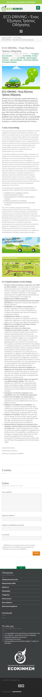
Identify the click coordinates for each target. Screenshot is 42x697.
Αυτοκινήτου (15, 637)
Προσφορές (6, 591)
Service (34, 56)
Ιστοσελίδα (5, 535)
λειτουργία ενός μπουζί (12, 639)
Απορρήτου (9, 606)
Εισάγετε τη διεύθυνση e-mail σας (13, 525)
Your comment (7, 492)
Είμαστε (7, 602)
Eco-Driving (17, 38)
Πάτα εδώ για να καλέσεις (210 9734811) (21, 2)
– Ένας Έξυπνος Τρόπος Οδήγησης (20, 635)
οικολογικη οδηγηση (30, 60)
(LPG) (10, 579)
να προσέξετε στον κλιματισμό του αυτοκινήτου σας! (22, 633)
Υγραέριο (5, 58)
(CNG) (9, 583)
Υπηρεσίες (6, 595)
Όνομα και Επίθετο (8, 515)
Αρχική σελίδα (6, 38)
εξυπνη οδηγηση (16, 60)
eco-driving (21, 58)
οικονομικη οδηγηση (9, 62)
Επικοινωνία (6, 599)
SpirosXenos (17, 691)
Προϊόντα (5, 587)
